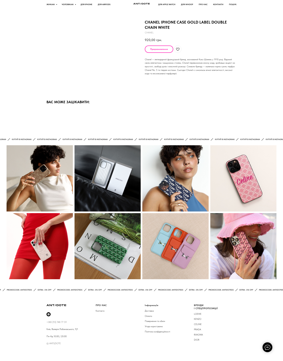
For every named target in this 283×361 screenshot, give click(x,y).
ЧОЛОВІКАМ (68, 4)
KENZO (197, 319)
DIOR (196, 339)
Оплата (148, 316)
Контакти (100, 310)
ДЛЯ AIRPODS (104, 4)
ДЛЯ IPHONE (86, 4)
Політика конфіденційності (157, 331)
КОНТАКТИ (218, 4)
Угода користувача (154, 326)
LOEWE (197, 314)
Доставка (149, 310)
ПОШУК (232, 4)
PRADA (197, 329)
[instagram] (49, 314)
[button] (159, 49)
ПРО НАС (203, 4)
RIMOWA (198, 334)
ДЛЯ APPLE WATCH (166, 4)
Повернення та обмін (155, 321)
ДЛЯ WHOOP (187, 4)
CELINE (198, 324)
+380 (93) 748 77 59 (57, 322)
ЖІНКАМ (51, 4)
